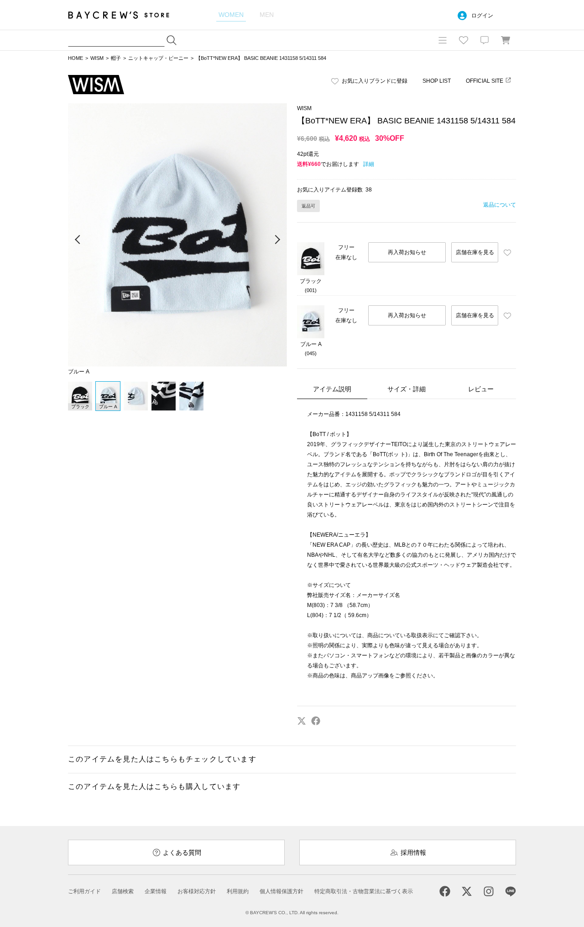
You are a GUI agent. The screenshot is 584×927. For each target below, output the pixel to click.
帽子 (116, 58)
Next (277, 240)
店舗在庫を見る (475, 252)
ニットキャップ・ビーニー (158, 58)
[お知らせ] (484, 40)
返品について (499, 205)
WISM (97, 58)
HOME (75, 58)
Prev (78, 240)
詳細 (368, 164)
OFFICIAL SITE (484, 81)
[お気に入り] (463, 40)
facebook (315, 720)
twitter (301, 720)
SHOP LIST (436, 81)
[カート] (505, 40)
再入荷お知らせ (407, 252)
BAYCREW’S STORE (125, 15)
